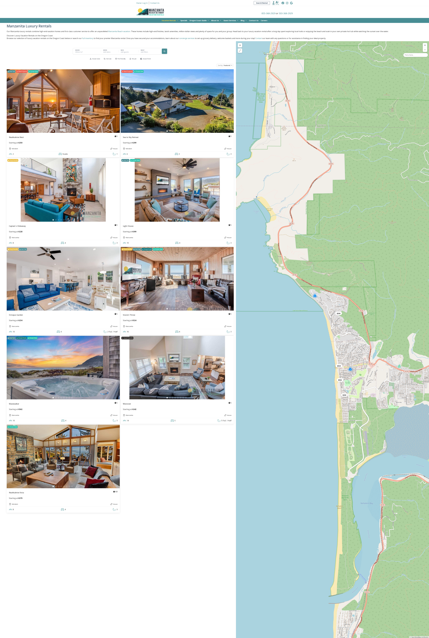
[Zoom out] (425, 49)
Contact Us (254, 20)
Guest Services (230, 20)
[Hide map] (240, 45)
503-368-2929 (286, 13)
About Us (215, 20)
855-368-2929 (268, 13)
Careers (264, 20)
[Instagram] (287, 3)
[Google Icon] (291, 3)
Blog (242, 20)
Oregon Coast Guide (198, 20)
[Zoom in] (425, 45)
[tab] (53, 131)
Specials (183, 20)
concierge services (187, 38)
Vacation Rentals (169, 20)
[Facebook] (283, 3)
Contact (258, 38)
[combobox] (87, 52)
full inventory (87, 38)
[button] (344, 395)
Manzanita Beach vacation (119, 31)
